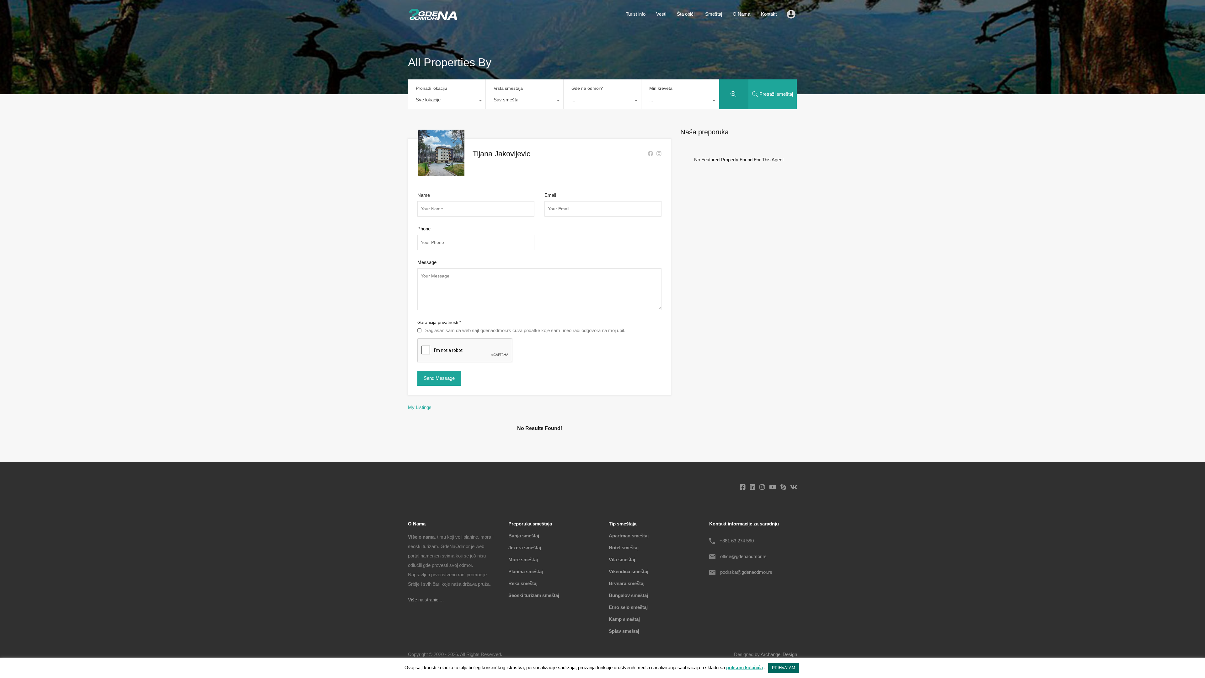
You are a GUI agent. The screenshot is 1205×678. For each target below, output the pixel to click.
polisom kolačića (744, 667)
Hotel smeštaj (624, 547)
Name (423, 195)
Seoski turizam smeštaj (533, 595)
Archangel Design (779, 654)
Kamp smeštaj (624, 619)
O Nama (741, 14)
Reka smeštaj (523, 583)
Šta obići (685, 14)
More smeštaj (523, 559)
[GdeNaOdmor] (433, 18)
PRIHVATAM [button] (783, 667)
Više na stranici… (426, 599)
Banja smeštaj (523, 535)
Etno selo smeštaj (628, 607)
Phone (424, 228)
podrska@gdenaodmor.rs (746, 572)
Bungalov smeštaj (628, 595)
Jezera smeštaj (524, 547)
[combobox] (446, 101)
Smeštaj (713, 14)
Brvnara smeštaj (627, 583)
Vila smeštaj (622, 559)
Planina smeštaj (525, 571)
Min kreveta (660, 88)
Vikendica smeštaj (628, 571)
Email (550, 195)
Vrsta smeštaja (508, 88)
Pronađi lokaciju (431, 88)
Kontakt (769, 14)
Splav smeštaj (624, 631)
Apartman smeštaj (629, 535)
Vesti (661, 14)
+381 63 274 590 (737, 540)
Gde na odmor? (587, 88)
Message (426, 262)
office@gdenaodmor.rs (743, 556)
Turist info (635, 14)
